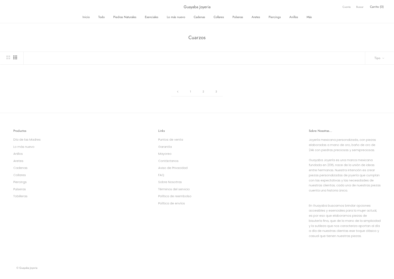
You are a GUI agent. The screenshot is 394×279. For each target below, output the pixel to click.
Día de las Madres (27, 139)
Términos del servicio (174, 189)
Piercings (275, 17)
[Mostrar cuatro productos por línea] (15, 57)
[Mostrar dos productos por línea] (8, 57)
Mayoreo (165, 153)
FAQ (161, 175)
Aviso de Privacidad (173, 168)
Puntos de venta (170, 139)
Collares (219, 17)
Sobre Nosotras (170, 182)
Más (309, 17)
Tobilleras (20, 196)
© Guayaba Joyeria (26, 268)
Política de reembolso (174, 196)
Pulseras (238, 17)
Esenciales (151, 17)
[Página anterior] (177, 91)
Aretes (256, 17)
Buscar (359, 7)
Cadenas (199, 17)
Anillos (293, 17)
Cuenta (346, 7)
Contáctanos (168, 161)
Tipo (378, 58)
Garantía (165, 147)
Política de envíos (171, 203)
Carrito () (377, 7)
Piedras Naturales (124, 17)
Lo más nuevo (176, 17)
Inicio (86, 17)
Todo (101, 17)
